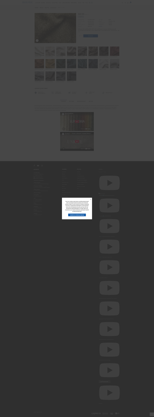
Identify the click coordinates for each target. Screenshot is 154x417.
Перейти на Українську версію (77, 215)
